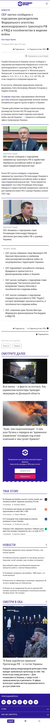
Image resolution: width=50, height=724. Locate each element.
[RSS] (30, 702)
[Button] (18, 49)
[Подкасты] (36, 702)
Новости (5, 10)
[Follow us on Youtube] (14, 702)
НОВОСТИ (9, 545)
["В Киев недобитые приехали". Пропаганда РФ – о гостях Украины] (25, 632)
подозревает (6, 185)
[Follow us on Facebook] (3, 702)
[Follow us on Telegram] (25, 702)
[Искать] (39, 721)
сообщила (22, 173)
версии (7, 96)
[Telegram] (25, 721)
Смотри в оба (13, 602)
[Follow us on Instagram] (20, 702)
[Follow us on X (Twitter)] (9, 702)
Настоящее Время (8, 39)
